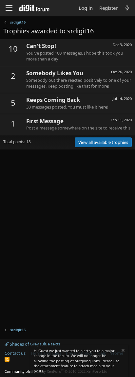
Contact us (15, 353)
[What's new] (127, 8)
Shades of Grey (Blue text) (34, 344)
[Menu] (9, 8)
